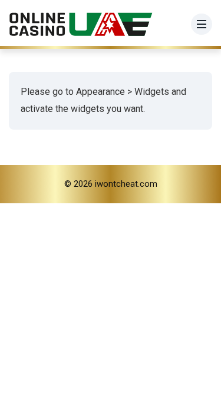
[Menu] (201, 24)
